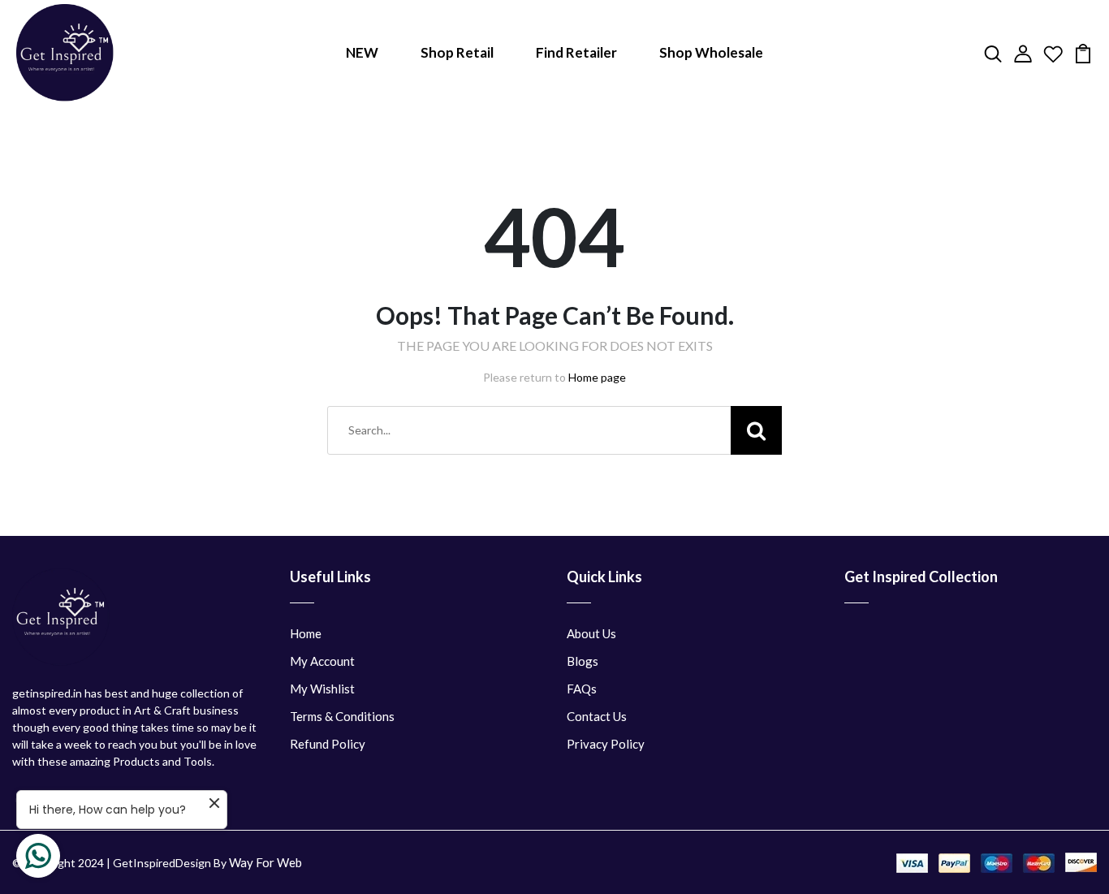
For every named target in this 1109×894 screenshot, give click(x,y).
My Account (322, 661)
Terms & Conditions (342, 716)
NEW (362, 52)
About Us (591, 633)
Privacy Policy (606, 743)
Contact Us (597, 716)
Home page (597, 377)
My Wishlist (322, 688)
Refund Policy (327, 743)
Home (305, 633)
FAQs (582, 688)
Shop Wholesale (711, 52)
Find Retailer (576, 52)
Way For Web (265, 862)
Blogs (582, 661)
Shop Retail (457, 52)
